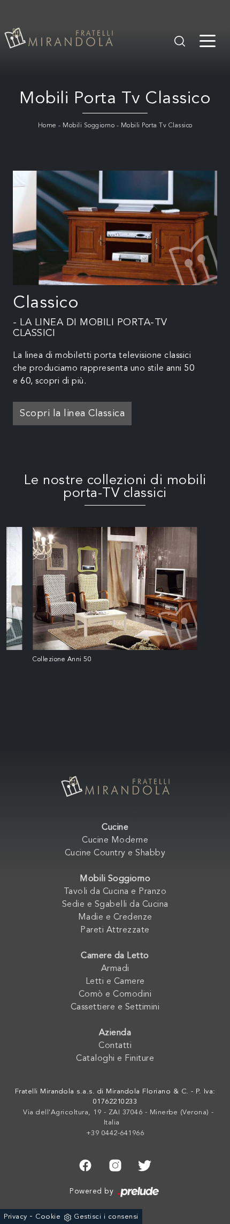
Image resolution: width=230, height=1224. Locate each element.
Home (47, 126)
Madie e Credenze (115, 917)
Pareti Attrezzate (115, 930)
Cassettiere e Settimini (115, 1007)
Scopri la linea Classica (72, 413)
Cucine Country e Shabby (115, 853)
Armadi (115, 969)
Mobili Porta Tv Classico (157, 126)
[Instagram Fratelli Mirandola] (115, 1164)
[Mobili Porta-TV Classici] (115, 228)
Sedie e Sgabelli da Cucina (115, 904)
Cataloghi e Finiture (115, 1058)
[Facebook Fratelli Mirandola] (85, 1164)
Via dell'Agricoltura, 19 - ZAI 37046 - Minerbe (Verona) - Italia (118, 1118)
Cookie (47, 1216)
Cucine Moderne (115, 840)
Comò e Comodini (115, 994)
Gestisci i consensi (106, 1216)
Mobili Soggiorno (88, 126)
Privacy (15, 1216)
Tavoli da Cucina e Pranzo (115, 892)
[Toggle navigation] (207, 40)
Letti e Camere (115, 981)
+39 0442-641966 (115, 1133)
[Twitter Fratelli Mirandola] (144, 1164)
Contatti (115, 1046)
